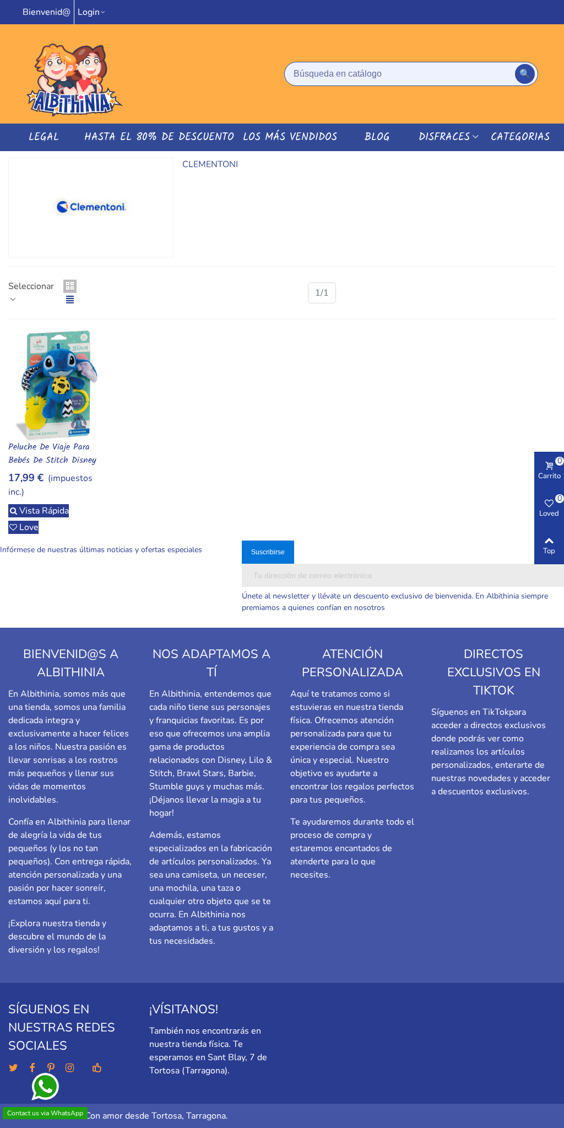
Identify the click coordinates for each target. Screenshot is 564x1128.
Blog (377, 137)
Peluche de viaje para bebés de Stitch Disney (52, 454)
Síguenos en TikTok (470, 712)
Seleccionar (31, 286)
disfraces (444, 137)
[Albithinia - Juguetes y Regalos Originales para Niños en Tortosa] (74, 74)
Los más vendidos (290, 137)
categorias (520, 137)
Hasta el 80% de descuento (159, 137)
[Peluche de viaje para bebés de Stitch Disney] (56, 385)
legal (44, 137)
